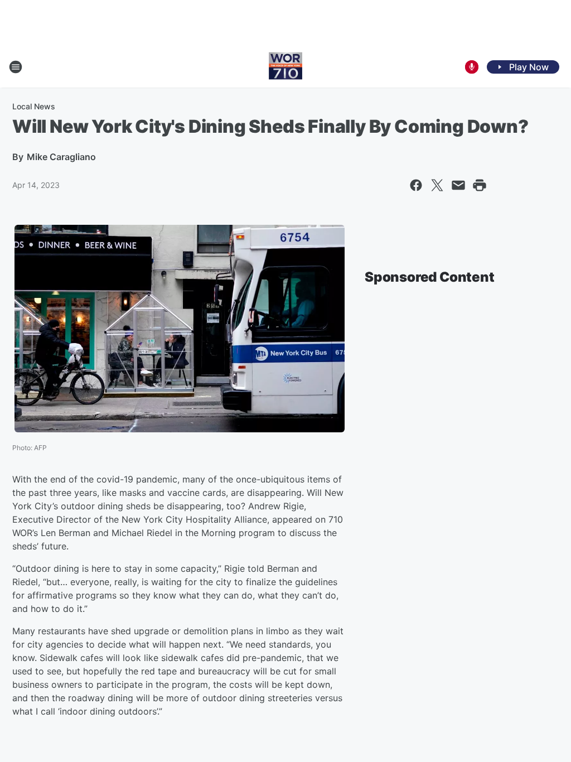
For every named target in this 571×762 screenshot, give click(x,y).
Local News (33, 106)
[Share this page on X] (437, 185)
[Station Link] (285, 67)
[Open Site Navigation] (15, 67)
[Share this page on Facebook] (416, 185)
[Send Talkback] (471, 67)
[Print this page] (479, 185)
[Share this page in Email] (458, 185)
